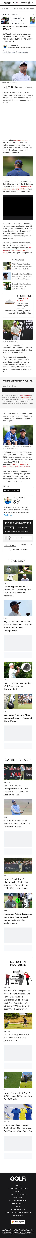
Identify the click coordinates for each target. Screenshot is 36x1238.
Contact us (18, 1191)
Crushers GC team (21, 140)
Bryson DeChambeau (11, 490)
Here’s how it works (23, 52)
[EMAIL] (18, 502)
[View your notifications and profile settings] (14, 3)
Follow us (19, 87)
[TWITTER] (15, 502)
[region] (18, 535)
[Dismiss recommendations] (33, 14)
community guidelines (21, 531)
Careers (18, 1206)
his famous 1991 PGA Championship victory (17, 250)
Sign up (24, 527)
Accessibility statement (18, 1200)
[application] (18, 205)
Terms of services (25, 395)
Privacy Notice (26, 397)
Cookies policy (18, 1203)
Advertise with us (18, 1209)
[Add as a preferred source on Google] (18, 1222)
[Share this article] (5, 87)
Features (28, 47)
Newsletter (29, 87)
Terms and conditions (18, 1194)
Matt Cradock (14, 45)
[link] (10, 301)
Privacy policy (18, 1197)
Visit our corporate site (27, 1230)
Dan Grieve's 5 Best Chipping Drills (23, 8)
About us (18, 1185)
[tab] (10, 545)
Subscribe (24, 2)
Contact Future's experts (18, 1188)
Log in (17, 527)
